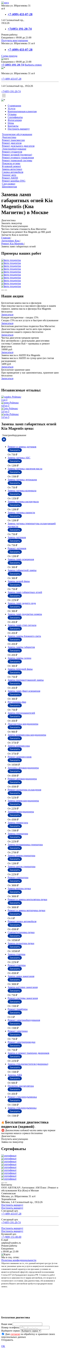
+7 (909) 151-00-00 (11, 1237)
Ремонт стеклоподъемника (22, 1097)
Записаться (7, 314)
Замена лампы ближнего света (24, 636)
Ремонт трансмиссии (13, 140)
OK (3, 1346)
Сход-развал (8, 183)
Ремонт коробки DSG (13, 180)
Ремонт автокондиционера (22, 778)
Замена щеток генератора (21, 866)
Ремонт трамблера (18, 1009)
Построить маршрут (19, 128)
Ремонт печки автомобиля (22, 921)
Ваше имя (6, 1324)
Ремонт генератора (18, 877)
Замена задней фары (19, 581)
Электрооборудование (14, 148)
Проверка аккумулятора (21, 1086)
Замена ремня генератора (21, 855)
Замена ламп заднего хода (22, 603)
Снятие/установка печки (21, 932)
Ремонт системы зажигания (23, 998)
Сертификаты (15, 117)
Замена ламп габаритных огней (25, 592)
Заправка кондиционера (21, 811)
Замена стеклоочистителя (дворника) (28, 1064)
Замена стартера (16, 954)
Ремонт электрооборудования (24, 1020)
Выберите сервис (10, 1330)
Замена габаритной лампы (22, 570)
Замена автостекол (12, 169)
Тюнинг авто (9, 175)
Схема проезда (9, 56)
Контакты (13, 126)
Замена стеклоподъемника (22, 1107)
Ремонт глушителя (12, 151)
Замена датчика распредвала (23, 501)
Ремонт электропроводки (21, 1042)
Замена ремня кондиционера (23, 800)
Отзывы (12, 114)
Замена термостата (18, 822)
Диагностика (9, 137)
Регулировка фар (17, 702)
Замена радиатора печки (21, 943)
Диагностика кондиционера (23, 723)
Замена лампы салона (19, 658)
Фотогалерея (15, 120)
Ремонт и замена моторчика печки (26, 910)
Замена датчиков (17, 537)
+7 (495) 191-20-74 (12, 64)
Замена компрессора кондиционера (27, 734)
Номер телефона (10, 1327)
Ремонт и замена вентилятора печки (27, 899)
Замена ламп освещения (21, 559)
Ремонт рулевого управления (18, 157)
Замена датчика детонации (22, 479)
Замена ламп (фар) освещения (24, 691)
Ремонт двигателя (11, 143)
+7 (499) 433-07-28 (20, 14)
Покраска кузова (11, 163)
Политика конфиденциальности (18, 1260)
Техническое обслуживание (17, 134)
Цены (11, 123)
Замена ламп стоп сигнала (22, 625)
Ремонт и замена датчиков (22, 446)
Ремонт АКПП (10, 178)
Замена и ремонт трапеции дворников (28, 1053)
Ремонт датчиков (17, 548)
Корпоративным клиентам (22, 111)
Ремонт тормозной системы (17, 160)
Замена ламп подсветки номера (25, 614)
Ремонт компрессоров (20, 756)
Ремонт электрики (18, 1031)
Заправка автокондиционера (23, 767)
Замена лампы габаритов (21, 647)
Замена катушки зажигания (23, 987)
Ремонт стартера (17, 965)
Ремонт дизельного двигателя (18, 146)
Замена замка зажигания (21, 976)
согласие (15, 1334)
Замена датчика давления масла (25, 468)
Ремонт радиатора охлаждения (24, 789)
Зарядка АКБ (15, 1075)
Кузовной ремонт (11, 166)
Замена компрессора (19, 745)
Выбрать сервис (33, 64)
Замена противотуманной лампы (26, 680)
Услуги (11, 108)
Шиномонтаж (9, 186)
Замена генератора (18, 833)
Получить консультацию (14, 40)
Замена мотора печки (19, 888)
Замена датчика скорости (21, 512)
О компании (14, 105)
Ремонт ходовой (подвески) (17, 154)
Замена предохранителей (21, 713)
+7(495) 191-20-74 (20, 28)
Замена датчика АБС (19, 457)
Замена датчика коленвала (22, 490)
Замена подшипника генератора (25, 844)
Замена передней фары (20, 669)
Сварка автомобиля (12, 172)
